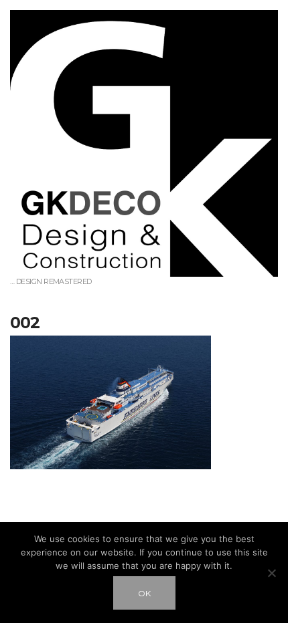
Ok (144, 593)
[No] (271, 573)
